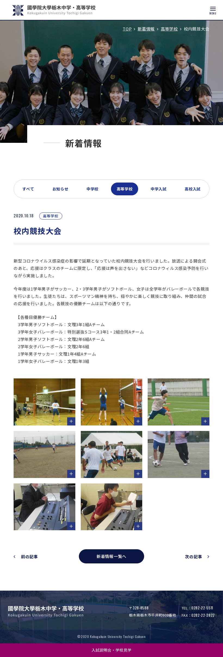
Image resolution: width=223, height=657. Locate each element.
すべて (28, 189)
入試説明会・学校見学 (112, 650)
